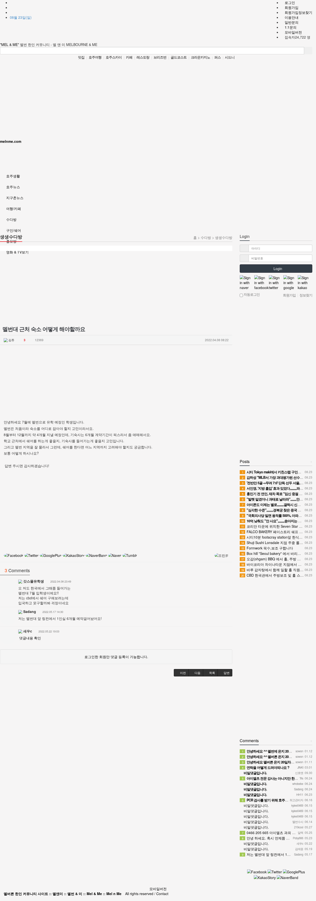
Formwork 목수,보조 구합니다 (267, 547)
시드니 (230, 57)
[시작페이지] (12, 2)
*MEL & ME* (10, 44)
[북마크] (12, 7)
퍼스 (217, 57)
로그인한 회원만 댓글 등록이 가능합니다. (116, 656)
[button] (181, 672)
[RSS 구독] (12, 12)
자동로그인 (251, 295)
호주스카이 (114, 57)
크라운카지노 (200, 57)
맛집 (81, 57)
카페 (129, 57)
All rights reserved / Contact (86, 893)
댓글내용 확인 (30, 637)
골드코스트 (179, 57)
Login (277, 268)
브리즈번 (160, 57)
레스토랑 (143, 57)
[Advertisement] (156, 96)
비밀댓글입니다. (256, 805)
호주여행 (95, 57)
